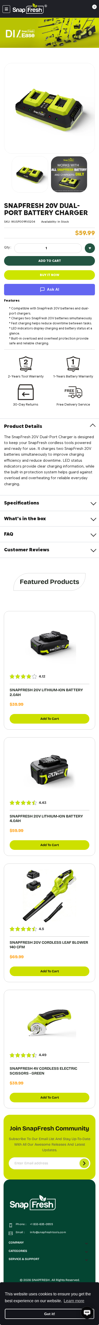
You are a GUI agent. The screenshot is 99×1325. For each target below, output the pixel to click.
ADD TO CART (49, 261)
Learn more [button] (74, 1301)
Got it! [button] (49, 1314)
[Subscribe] (84, 1163)
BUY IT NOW (49, 275)
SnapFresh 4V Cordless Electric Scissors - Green (43, 1071)
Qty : (7, 247)
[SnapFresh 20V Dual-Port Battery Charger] (30, 174)
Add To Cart (49, 719)
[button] (49, 1242)
